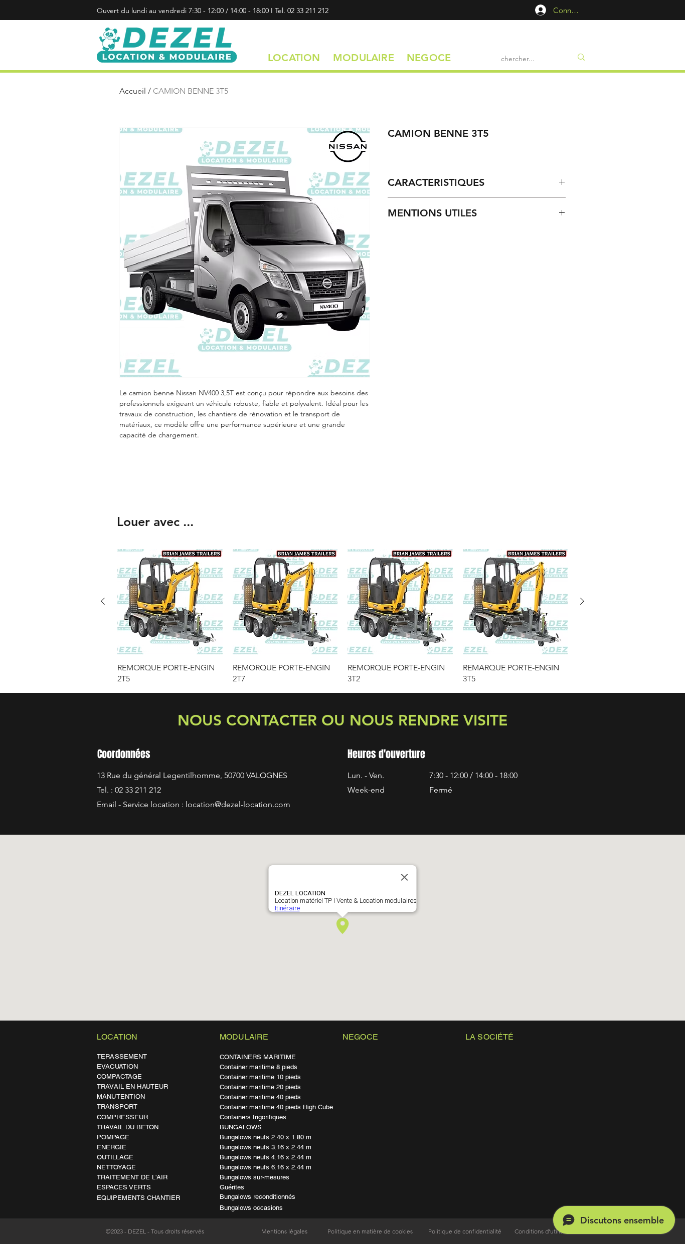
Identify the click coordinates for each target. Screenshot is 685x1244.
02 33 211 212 (307, 10)
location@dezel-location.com (238, 804)
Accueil (132, 91)
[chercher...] (581, 57)
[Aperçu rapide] (170, 601)
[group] (342, 617)
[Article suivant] (582, 601)
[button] (294, 58)
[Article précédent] (103, 601)
